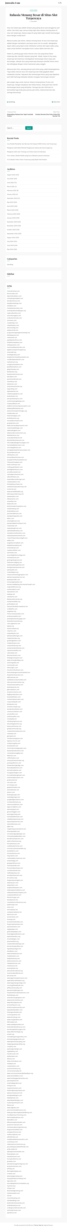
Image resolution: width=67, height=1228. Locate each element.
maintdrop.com (12, 381)
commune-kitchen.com (14, 711)
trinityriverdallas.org (13, 601)
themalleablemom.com (14, 768)
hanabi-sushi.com (13, 1054)
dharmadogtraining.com (15, 1191)
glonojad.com (11, 736)
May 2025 (10, 202)
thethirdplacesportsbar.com (16, 1090)
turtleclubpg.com (12, 861)
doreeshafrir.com (12, 746)
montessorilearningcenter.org (16, 1127)
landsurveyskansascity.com (16, 1007)
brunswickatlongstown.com (16, 775)
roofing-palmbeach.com (15, 467)
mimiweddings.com (13, 1200)
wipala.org (10, 626)
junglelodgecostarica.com (15, 799)
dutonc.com (11, 792)
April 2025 (10, 206)
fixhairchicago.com (13, 897)
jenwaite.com (12, 2)
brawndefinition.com (14, 697)
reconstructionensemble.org (16, 848)
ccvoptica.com (11, 1046)
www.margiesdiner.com (14, 1020)
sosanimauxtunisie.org (14, 386)
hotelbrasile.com (12, 413)
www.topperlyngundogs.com (16, 983)
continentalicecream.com (15, 699)
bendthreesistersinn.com (15, 839)
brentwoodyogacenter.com (16, 1039)
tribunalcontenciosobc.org (15, 682)
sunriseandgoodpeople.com (16, 834)
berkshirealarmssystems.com (16, 506)
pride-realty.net (12, 1149)
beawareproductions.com (15, 751)
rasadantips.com (12, 323)
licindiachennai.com (13, 301)
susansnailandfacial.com (15, 973)
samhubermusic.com (14, 1210)
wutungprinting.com (13, 814)
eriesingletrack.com (13, 521)
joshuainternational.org (15, 971)
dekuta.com (11, 1059)
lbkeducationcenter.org (14, 599)
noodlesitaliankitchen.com (15, 359)
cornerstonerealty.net (14, 1071)
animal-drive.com (12, 917)
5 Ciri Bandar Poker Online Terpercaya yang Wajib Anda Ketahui (27, 159)
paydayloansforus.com (14, 340)
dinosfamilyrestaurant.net (15, 440)
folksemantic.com (13, 499)
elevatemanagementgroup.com (17, 1164)
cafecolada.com (12, 653)
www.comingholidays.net (15, 660)
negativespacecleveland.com (16, 829)
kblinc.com (10, 518)
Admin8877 (34, 21)
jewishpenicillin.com (13, 579)
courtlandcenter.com (14, 870)
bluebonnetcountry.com (15, 374)
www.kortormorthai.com (15, 1000)
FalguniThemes (48, 1225)
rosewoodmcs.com (13, 1066)
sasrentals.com (12, 553)
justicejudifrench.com (14, 763)
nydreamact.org (12, 362)
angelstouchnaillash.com (15, 543)
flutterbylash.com (13, 1154)
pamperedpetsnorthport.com (16, 523)
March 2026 (11, 186)
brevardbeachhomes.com (15, 457)
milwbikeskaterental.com (15, 819)
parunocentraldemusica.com (16, 1110)
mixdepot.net (11, 1063)
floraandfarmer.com (13, 452)
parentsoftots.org (12, 941)
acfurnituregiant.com (14, 315)
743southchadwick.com (14, 462)
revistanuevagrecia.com (15, 738)
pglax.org (10, 826)
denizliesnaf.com (12, 900)
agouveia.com (11, 1181)
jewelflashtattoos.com (14, 367)
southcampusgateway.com (16, 401)
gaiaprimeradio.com (13, 787)
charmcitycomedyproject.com (16, 748)
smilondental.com (13, 548)
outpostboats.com (13, 633)
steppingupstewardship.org (16, 1044)
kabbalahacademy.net (14, 545)
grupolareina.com (13, 423)
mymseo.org (11, 1186)
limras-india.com (12, 293)
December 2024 (12, 222)
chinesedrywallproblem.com (16, 836)
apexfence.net (12, 1213)
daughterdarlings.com (14, 303)
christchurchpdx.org (13, 707)
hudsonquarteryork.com (15, 1103)
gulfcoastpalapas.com (14, 932)
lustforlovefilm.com (13, 716)
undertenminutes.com (14, 318)
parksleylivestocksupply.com (16, 619)
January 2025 (11, 218)
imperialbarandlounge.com (16, 479)
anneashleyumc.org (13, 1005)
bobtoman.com (12, 384)
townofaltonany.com (14, 824)
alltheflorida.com (12, 1137)
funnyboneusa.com (13, 843)
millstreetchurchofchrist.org (16, 1144)
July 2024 (10, 241)
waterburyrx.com (12, 883)
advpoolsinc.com (12, 885)
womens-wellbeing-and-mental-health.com (21, 584)
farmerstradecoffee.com (15, 946)
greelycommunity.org (14, 729)
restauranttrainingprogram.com (17, 575)
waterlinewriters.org (13, 936)
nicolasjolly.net (12, 719)
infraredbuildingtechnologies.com (18, 443)
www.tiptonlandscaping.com (16, 1041)
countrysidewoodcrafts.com (16, 347)
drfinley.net (11, 1169)
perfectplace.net (12, 604)
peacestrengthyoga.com (15, 990)
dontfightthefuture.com (15, 469)
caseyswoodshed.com (14, 895)
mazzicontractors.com (14, 1088)
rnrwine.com (11, 1174)
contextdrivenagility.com (15, 753)
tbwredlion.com (12, 1120)
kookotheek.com (12, 396)
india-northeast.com (13, 465)
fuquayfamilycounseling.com (16, 1178)
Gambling (12, 102)
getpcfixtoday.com (13, 369)
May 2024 (10, 249)
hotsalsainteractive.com (15, 308)
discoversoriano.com (14, 655)
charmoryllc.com (12, 665)
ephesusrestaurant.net (14, 1093)
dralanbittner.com (13, 511)
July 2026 (10, 179)
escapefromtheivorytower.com (17, 460)
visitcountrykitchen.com (15, 804)
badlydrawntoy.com (13, 958)
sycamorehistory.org (13, 1068)
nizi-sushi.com (11, 782)
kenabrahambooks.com (15, 709)
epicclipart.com (12, 377)
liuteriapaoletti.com (13, 831)
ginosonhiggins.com (13, 812)
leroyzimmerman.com (14, 1166)
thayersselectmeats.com (15, 924)
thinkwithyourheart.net (14, 484)
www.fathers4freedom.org (15, 980)
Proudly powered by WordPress (23, 1225)
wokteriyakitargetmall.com (15, 565)
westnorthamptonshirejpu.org (17, 411)
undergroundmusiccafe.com (16, 1208)
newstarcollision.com (14, 550)
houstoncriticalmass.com (15, 670)
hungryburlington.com (14, 773)
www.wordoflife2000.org (15, 491)
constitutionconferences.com (16, 902)
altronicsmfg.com (12, 328)
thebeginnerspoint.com (14, 658)
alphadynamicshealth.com (15, 1151)
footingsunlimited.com (14, 1012)
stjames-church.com (13, 741)
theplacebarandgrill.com (15, 880)
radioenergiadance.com (15, 394)
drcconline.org (11, 878)
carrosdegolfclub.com (14, 447)
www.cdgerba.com (13, 1108)
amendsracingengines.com (16, 997)
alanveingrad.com (13, 809)
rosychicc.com (11, 631)
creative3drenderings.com (15, 944)
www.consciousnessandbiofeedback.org (20, 1073)
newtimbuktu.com (13, 325)
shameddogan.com (13, 939)
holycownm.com (12, 856)
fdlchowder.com (12, 1022)
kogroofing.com (12, 389)
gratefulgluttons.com (14, 641)
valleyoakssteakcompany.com (16, 892)
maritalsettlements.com (15, 817)
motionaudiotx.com (13, 1193)
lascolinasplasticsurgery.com (16, 1029)
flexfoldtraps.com (12, 995)
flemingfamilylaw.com (14, 1171)
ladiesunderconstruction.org (16, 433)
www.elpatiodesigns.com (15, 1100)
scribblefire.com (12, 609)
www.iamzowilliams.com (15, 1076)
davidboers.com (12, 951)
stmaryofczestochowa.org (15, 760)
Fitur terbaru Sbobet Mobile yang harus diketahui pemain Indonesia (28, 156)
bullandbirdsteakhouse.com (16, 1027)
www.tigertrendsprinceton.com (17, 978)
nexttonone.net (12, 966)
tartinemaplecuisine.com (15, 777)
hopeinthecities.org (13, 638)
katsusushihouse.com (14, 726)
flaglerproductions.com (14, 694)
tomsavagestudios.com (14, 582)
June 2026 (10, 182)
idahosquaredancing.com (15, 494)
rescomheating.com (13, 1198)
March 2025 (11, 210)
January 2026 (11, 194)
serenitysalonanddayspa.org (16, 311)
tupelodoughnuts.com (14, 528)
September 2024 (12, 234)
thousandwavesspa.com (15, 868)
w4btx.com (10, 540)
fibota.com (10, 1105)
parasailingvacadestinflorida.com (18, 1147)
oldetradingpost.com (14, 430)
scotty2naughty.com (13, 743)
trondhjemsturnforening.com (16, 1115)
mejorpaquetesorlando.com (16, 535)
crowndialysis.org (12, 572)
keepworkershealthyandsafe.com (18, 357)
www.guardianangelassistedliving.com (19, 1112)
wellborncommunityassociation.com (19, 406)
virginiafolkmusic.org (14, 587)
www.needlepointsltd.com (15, 1024)
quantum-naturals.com (14, 1125)
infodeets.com (11, 306)
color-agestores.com (13, 623)
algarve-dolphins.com (14, 807)
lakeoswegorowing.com (14, 1176)
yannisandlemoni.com (14, 513)
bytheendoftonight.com (15, 636)
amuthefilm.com (12, 714)
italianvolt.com (12, 504)
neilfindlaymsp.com (13, 873)
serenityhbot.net (12, 968)
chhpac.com (11, 1188)
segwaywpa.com (12, 929)
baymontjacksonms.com (15, 821)
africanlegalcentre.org (14, 724)
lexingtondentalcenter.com (16, 567)
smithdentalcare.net (13, 1205)
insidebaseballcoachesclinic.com (17, 1139)
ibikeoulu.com (11, 755)
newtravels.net (12, 337)
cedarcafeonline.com (14, 313)
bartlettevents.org (13, 418)
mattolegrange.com (13, 797)
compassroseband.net (14, 912)
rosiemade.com (12, 526)
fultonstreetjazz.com (13, 416)
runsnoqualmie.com (13, 1015)
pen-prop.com (11, 975)
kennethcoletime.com (14, 770)
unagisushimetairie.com (15, 364)
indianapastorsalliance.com (16, 890)
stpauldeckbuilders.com (14, 1010)
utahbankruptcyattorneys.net (16, 487)
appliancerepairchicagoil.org (16, 350)
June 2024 (10, 245)
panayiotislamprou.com (14, 399)
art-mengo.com (12, 785)
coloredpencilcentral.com (15, 474)
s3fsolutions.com (12, 455)
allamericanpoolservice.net (16, 577)
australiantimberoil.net (14, 438)
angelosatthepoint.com (14, 887)
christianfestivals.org (14, 802)
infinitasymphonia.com (14, 721)
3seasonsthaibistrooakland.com (17, 606)
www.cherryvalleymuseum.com (17, 425)
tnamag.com (11, 919)
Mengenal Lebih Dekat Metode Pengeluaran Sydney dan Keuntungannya (29, 148)
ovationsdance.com (13, 589)
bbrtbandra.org (12, 372)
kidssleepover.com (13, 335)
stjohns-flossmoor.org (14, 841)
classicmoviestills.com (14, 650)
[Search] (61, 3)
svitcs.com (10, 907)
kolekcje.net (11, 594)
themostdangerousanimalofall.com (18, 672)
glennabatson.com (13, 689)
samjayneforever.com (14, 1132)
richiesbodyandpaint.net (15, 298)
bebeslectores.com (13, 435)
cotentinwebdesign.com (15, 428)
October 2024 (11, 230)
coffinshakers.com (13, 758)
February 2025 (11, 214)
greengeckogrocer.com (14, 560)
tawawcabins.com (13, 496)
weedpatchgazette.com (14, 516)
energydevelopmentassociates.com (18, 450)
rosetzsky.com (11, 733)
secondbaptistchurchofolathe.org (18, 1183)
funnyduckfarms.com (14, 1159)
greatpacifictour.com (13, 863)
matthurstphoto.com (14, 1134)
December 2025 (12, 198)
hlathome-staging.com (14, 562)
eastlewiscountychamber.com (16, 680)
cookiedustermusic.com (14, 846)
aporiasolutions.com (13, 927)
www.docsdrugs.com (13, 1017)
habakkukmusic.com (14, 963)
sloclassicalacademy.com (15, 685)
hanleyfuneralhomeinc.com (16, 533)
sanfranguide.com (13, 663)
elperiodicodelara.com (14, 296)
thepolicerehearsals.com (15, 675)
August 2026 (11, 175)
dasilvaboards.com (13, 687)
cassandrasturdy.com (14, 645)
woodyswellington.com (14, 1095)
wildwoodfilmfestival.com (15, 408)
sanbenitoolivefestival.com (15, 648)
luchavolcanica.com (13, 853)
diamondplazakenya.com (15, 1117)
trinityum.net (11, 1085)
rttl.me (9, 1196)
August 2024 (11, 237)
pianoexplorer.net (13, 1081)
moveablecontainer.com (15, 421)
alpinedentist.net (12, 391)
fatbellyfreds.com (12, 1098)
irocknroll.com (11, 489)
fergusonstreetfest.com (14, 1129)
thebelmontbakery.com (14, 342)
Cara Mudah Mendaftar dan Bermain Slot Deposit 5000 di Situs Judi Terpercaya (32, 144)
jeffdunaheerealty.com (14, 988)
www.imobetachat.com (14, 953)
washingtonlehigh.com (14, 1049)
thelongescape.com (13, 795)
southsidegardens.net (14, 1083)
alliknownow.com (12, 677)
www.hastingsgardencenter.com (17, 1078)
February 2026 (11, 190)
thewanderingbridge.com (15, 765)
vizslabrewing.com (13, 509)
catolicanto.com (12, 597)
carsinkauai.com (12, 1142)
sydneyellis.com (12, 570)
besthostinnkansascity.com (16, 1203)
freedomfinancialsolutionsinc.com (18, 993)
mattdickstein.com (13, 956)
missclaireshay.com (13, 291)
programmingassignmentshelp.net (18, 333)
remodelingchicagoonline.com (17, 1037)
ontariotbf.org (11, 352)
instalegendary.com (13, 355)
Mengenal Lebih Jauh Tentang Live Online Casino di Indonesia (26, 152)
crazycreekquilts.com (14, 702)
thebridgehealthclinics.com (16, 934)
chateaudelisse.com (13, 403)
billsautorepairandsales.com (16, 1122)
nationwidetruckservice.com (16, 858)
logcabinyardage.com (14, 949)
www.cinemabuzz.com (14, 1061)
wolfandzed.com (12, 1056)
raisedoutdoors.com (13, 482)
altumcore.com (12, 914)
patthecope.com (12, 905)
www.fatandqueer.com (14, 1002)
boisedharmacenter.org (14, 621)
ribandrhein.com (12, 592)
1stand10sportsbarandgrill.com (17, 538)
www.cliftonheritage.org (15, 1032)
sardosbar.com (12, 501)
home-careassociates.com (15, 614)
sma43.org (10, 1034)
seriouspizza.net (12, 909)
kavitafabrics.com (12, 851)
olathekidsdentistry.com (15, 531)
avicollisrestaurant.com (14, 875)
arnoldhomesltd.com (14, 472)
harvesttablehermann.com (16, 445)
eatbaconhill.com (12, 330)
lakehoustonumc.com (14, 961)
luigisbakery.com (12, 1051)
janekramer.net (12, 780)
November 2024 (12, 226)
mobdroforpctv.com (13, 643)
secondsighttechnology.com (16, 555)
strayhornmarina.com (14, 692)
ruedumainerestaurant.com (16, 731)
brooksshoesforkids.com (15, 922)
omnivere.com (12, 320)
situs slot (57, 102)
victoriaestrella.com (13, 865)
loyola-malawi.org (13, 628)
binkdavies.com (12, 704)
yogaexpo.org (11, 611)
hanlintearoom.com (13, 1156)
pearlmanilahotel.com (14, 379)
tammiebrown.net (13, 790)
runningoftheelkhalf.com (15, 985)
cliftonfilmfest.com (13, 477)
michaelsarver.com (13, 557)
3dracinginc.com (12, 667)
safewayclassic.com (13, 345)
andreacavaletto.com (14, 616)
